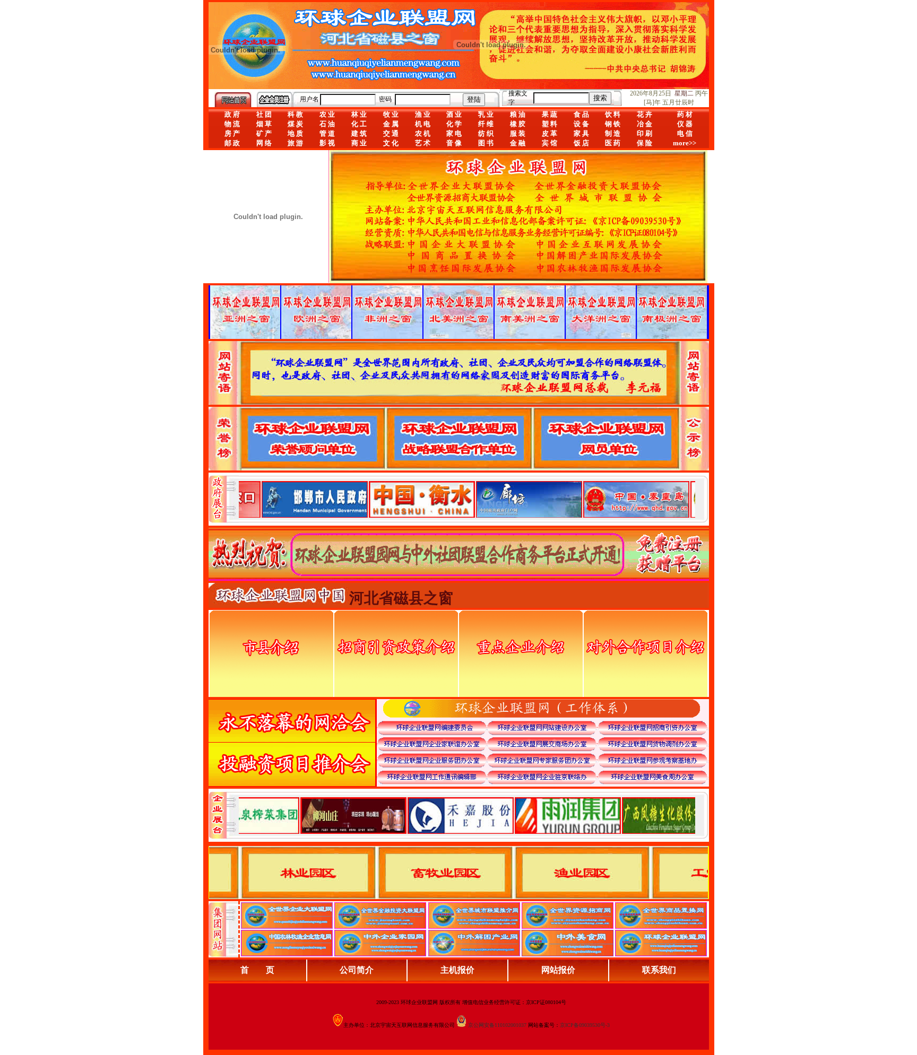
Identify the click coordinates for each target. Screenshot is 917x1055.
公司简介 (357, 969)
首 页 (257, 969)
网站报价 (558, 969)
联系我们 (659, 969)
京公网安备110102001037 (497, 1025)
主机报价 (457, 969)
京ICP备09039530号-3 (585, 1025)
